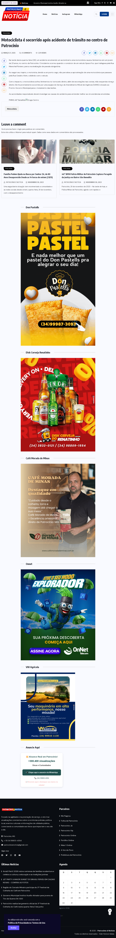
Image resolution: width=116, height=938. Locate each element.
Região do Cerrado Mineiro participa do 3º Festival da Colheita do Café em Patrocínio (26, 889)
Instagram (66, 14)
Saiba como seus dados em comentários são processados (60, 132)
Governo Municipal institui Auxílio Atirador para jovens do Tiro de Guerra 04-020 (28, 897)
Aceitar (14, 928)
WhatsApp (78, 14)
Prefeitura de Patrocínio (71, 855)
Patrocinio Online (68, 835)
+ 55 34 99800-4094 (13, 840)
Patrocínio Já (66, 826)
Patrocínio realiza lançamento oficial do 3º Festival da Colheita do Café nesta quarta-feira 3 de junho (26, 905)
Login (104, 14)
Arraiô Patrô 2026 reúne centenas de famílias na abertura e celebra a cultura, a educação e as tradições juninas (28, 873)
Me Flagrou (66, 816)
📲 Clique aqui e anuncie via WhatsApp (41, 772)
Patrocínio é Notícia (14, 182)
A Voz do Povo (67, 850)
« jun (61, 916)
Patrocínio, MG (9, 836)
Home (45, 14)
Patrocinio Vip (67, 830)
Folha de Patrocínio (69, 821)
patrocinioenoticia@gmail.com (16, 845)
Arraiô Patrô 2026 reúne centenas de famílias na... (52, 3)
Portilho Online (67, 840)
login (20, 129)
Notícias (55, 14)
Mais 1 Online (66, 845)
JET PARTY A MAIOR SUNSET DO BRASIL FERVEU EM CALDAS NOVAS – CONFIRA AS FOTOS (29, 881)
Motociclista (12, 109)
